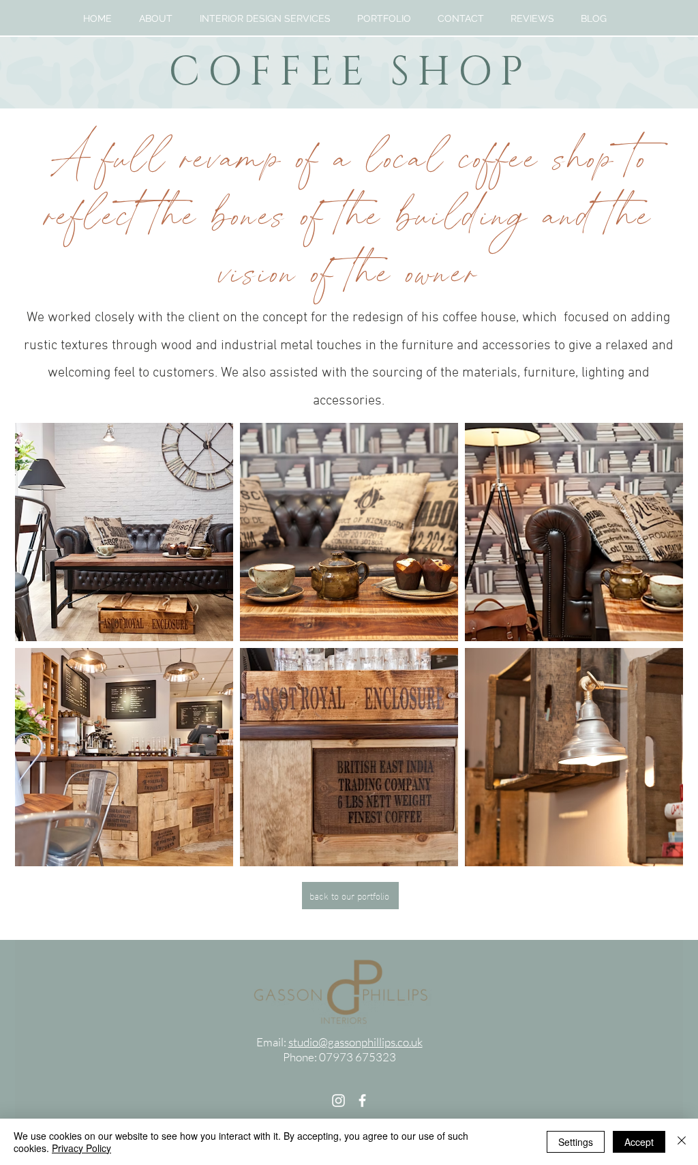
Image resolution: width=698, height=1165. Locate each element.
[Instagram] (338, 1100)
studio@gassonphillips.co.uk (355, 1042)
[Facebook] (362, 1100)
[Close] (681, 1142)
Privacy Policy (81, 1148)
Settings (575, 1142)
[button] (265, 18)
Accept (639, 1142)
